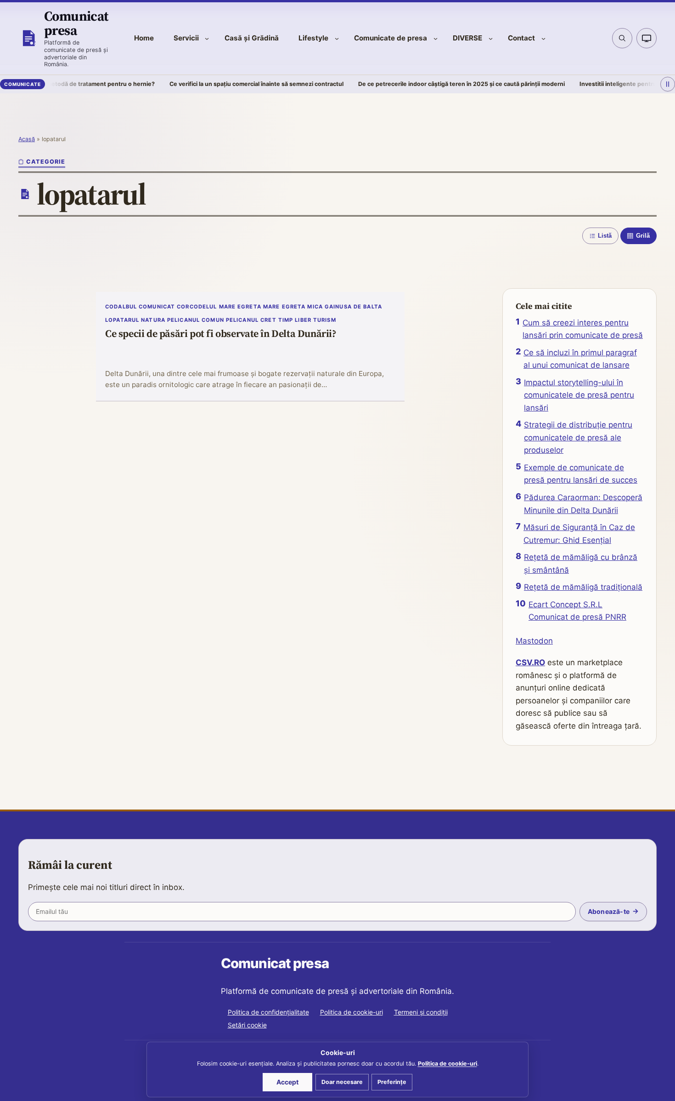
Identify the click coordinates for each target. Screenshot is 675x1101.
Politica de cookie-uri (351, 1012)
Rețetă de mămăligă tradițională (583, 587)
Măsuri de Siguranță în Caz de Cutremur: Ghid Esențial (579, 534)
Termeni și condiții (421, 1012)
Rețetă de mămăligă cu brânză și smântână (580, 564)
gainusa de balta (353, 306)
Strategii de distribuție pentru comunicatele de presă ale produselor (578, 437)
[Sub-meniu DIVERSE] (491, 38)
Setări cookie (247, 1025)
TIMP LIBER (294, 320)
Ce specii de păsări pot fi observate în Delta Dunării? (221, 333)
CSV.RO (530, 662)
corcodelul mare (206, 306)
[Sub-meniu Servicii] (207, 38)
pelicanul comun (195, 320)
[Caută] (622, 38)
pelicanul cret (251, 320)
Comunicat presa (76, 23)
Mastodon (534, 640)
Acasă (26, 139)
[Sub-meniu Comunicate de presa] (435, 38)
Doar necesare (342, 1081)
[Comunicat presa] (28, 38)
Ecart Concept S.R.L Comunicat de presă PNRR (577, 611)
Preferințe (391, 1081)
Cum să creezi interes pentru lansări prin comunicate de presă (583, 329)
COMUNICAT (157, 306)
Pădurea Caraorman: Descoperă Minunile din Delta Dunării (583, 504)
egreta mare (258, 306)
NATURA (153, 320)
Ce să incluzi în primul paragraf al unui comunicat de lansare (580, 359)
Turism (324, 320)
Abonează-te (609, 911)
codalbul (121, 306)
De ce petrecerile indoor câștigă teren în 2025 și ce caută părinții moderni (437, 83)
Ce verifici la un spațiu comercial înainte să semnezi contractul (232, 83)
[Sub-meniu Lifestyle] (337, 38)
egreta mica (302, 306)
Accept (287, 1082)
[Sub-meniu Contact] (543, 38)
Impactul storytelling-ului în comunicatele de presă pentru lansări (579, 395)
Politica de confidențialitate (268, 1012)
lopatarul (122, 320)
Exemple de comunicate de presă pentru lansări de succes (580, 474)
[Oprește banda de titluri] (667, 84)
